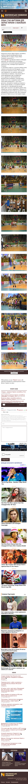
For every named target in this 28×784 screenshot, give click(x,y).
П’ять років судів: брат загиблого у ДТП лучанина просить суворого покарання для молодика (13, 728)
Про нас (3, 782)
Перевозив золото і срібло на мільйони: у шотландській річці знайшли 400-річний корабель (11, 683)
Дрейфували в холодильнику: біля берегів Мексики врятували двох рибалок (12, 724)
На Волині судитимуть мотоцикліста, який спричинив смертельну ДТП (11, 704)
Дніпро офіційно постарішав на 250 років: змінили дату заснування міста (11, 695)
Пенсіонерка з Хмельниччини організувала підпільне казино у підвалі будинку (12, 699)
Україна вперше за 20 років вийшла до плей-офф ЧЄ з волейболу (12, 401)
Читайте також (14, 389)
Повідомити (14, 373)
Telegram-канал (17, 380)
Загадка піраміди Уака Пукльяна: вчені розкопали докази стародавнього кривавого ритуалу (12, 677)
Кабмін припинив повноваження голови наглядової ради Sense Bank (11, 743)
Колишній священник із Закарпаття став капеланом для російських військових (11, 733)
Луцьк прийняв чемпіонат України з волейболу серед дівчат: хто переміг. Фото (13, 395)
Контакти (8, 782)
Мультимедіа (14, 750)
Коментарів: (16, 27)
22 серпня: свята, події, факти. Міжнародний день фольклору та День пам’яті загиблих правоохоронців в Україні (12, 689)
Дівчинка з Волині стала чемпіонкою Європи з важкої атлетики (12, 738)
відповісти (20, 410)
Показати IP (3, 410)
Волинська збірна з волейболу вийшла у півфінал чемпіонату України (11, 398)
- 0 (26, 410)
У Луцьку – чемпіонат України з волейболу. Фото (13, 392)
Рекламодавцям (14, 782)
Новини (14, 672)
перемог (6, 59)
